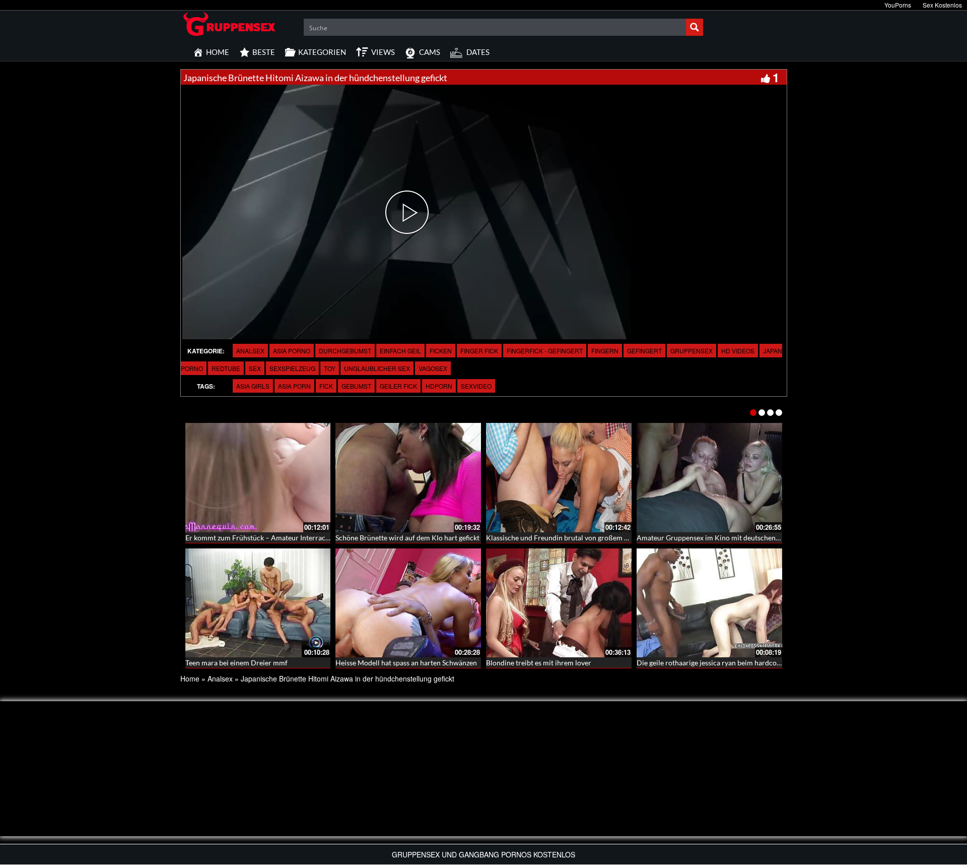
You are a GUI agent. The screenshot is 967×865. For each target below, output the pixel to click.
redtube (226, 368)
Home (189, 678)
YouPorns (897, 5)
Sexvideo (476, 386)
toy (329, 368)
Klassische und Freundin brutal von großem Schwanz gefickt (579, 537)
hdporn (439, 386)
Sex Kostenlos (942, 5)
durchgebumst (345, 350)
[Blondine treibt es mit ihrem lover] (559, 603)
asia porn (294, 386)
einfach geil (400, 350)
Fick (326, 386)
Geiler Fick (398, 386)
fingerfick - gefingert (545, 350)
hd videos (737, 350)
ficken (441, 350)
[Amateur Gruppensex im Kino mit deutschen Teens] (709, 477)
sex (255, 368)
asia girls (252, 386)
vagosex (433, 368)
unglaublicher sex (377, 368)
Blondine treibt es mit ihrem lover (538, 662)
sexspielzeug (292, 368)
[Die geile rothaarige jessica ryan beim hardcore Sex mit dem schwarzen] (709, 603)
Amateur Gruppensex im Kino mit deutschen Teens (716, 537)
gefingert (644, 350)
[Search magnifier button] (694, 27)
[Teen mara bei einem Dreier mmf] (258, 603)
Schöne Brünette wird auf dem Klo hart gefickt (407, 537)
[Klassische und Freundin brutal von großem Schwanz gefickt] (559, 477)
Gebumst (356, 386)
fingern (604, 350)
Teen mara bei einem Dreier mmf (236, 662)
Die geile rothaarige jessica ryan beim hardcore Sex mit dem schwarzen (747, 662)
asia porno (291, 350)
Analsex (250, 350)
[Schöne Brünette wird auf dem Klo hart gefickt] (408, 477)
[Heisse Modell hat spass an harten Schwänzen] (408, 603)
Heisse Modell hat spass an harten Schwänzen (406, 662)
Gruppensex (691, 350)
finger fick (479, 350)
